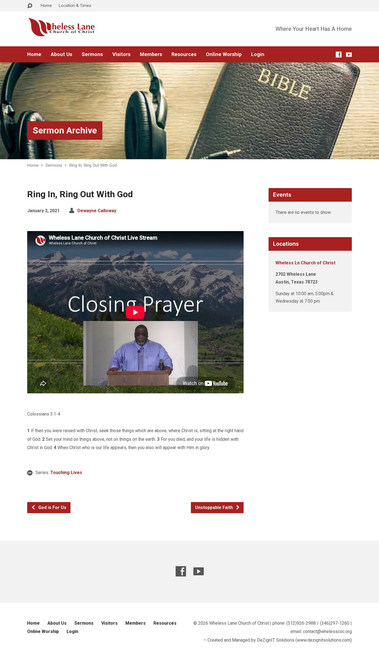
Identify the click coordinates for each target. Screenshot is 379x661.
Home (46, 5)
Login (257, 54)
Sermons (92, 54)
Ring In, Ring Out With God (93, 165)
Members (151, 54)
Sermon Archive (65, 130)
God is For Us (51, 507)
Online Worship (224, 54)
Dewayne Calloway (96, 210)
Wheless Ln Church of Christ (305, 262)
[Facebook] (339, 54)
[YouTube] (349, 54)
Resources (183, 54)
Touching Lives (66, 472)
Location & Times (75, 5)
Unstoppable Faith (214, 507)
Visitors (121, 54)
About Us (61, 54)
